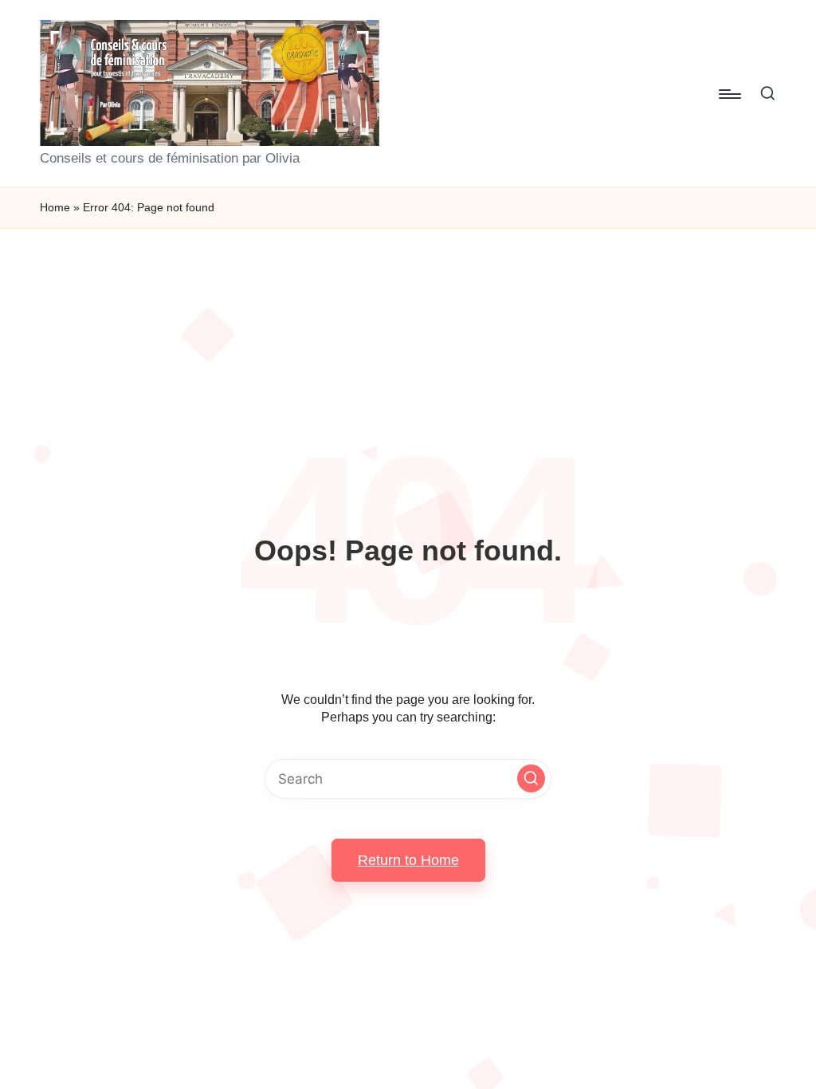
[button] (531, 778)
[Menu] (729, 94)
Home (55, 207)
